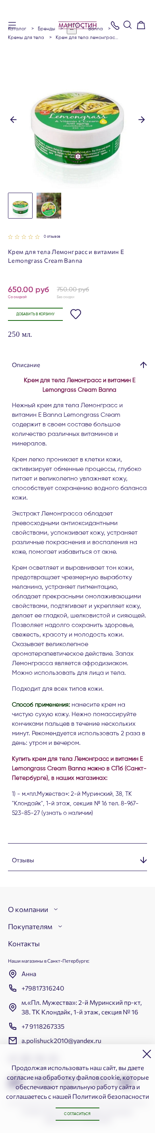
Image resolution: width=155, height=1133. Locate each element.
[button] (13, 119)
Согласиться (77, 1114)
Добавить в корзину (35, 314)
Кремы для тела (26, 37)
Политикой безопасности (110, 1096)
